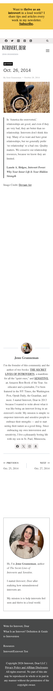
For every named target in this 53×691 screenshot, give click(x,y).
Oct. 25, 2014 (11, 465)
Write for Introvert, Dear (16, 626)
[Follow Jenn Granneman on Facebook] (17, 446)
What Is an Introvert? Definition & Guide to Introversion (25, 634)
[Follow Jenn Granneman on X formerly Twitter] (23, 446)
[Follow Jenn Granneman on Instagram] (29, 446)
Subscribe (26, 23)
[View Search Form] (47, 41)
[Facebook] (6, 41)
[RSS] (30, 41)
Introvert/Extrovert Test (15, 651)
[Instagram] (18, 41)
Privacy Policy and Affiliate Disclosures (26, 667)
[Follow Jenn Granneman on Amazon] (35, 446)
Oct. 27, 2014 (42, 465)
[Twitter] (12, 41)
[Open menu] (47, 50)
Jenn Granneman (13, 77)
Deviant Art (25, 185)
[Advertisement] (27, 257)
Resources (8, 646)
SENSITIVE (41, 378)
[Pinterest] (24, 41)
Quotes (8, 63)
